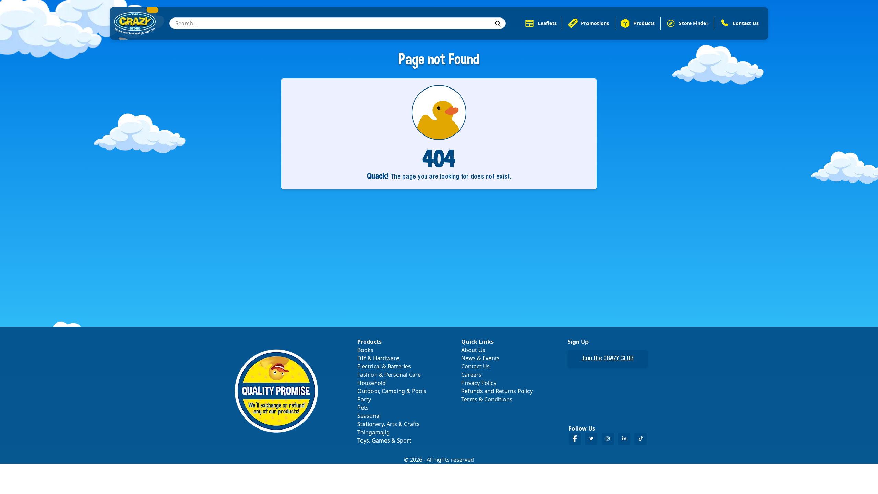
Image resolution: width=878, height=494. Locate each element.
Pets (363, 407)
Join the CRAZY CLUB (607, 359)
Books (365, 350)
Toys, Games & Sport (384, 440)
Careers (471, 374)
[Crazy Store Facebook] (575, 439)
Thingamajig (373, 432)
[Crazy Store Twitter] (591, 439)
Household (371, 383)
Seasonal (369, 416)
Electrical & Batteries (384, 366)
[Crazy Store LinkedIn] (624, 439)
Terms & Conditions (486, 399)
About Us (473, 350)
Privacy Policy (478, 383)
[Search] (498, 23)
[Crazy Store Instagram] (608, 439)
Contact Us (475, 366)
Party (364, 399)
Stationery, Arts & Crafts (388, 424)
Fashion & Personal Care (389, 374)
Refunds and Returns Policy (497, 391)
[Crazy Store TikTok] (640, 439)
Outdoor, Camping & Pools (391, 391)
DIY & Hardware (378, 358)
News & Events (480, 358)
